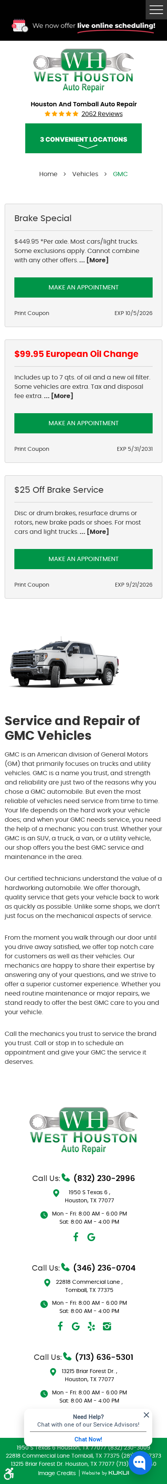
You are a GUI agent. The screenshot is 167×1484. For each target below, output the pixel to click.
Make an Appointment (84, 287)
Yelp (91, 1326)
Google (91, 1237)
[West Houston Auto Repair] (83, 70)
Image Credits (57, 1473)
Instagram (107, 1326)
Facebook (76, 1237)
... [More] (93, 260)
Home (48, 174)
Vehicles (85, 174)
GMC (120, 174)
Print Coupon (31, 313)
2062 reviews (102, 114)
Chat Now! (88, 1439)
